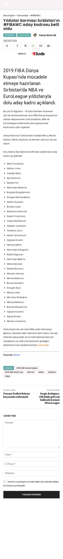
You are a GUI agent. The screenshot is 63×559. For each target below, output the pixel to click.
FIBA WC (30, 372)
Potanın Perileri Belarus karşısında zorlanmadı (16, 395)
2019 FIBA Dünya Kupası (26, 368)
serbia (41, 372)
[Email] (40, 45)
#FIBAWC (35, 15)
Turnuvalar (22, 15)
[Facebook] (17, 45)
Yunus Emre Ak (47, 35)
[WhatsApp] (32, 45)
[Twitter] (25, 45)
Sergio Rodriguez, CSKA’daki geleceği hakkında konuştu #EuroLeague (49, 398)
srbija (7, 376)
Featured (24, 35)
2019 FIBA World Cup (14, 372)
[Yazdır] (48, 45)
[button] (58, 4)
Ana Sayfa (8, 15)
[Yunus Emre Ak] (35, 35)
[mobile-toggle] (5, 4)
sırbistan (52, 372)
